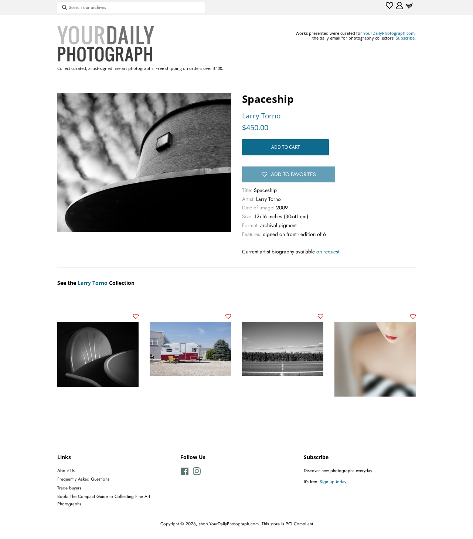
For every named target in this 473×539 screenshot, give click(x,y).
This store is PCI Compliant (287, 524)
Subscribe (405, 38)
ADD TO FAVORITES (293, 174)
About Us (66, 470)
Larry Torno (261, 116)
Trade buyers (69, 488)
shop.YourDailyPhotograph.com (229, 524)
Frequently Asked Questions (83, 479)
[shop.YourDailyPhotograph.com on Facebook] (184, 473)
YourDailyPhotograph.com (389, 33)
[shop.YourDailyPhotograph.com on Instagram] (197, 473)
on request (327, 251)
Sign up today (333, 481)
